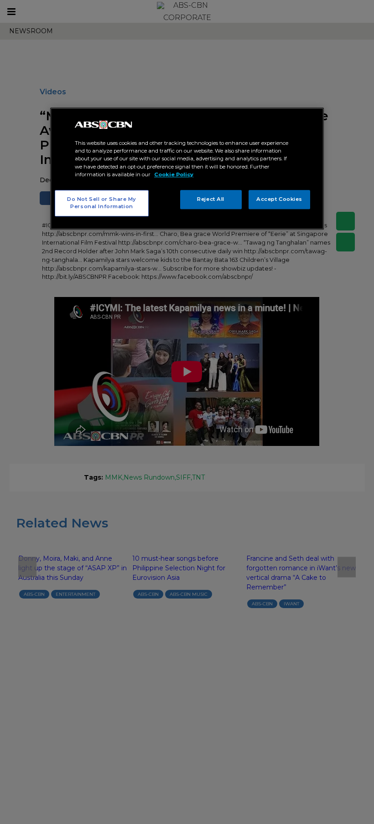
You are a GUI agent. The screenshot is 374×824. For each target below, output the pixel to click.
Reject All (210, 199)
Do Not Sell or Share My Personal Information (101, 203)
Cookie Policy (173, 174)
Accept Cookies (279, 199)
